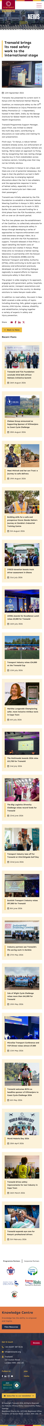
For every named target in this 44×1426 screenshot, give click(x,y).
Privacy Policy (17, 1406)
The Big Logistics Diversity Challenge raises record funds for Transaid (22, 807)
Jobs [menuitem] (26, 1371)
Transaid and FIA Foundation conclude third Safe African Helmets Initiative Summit (20, 375)
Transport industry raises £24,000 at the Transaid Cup (22, 663)
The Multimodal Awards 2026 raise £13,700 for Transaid (22, 759)
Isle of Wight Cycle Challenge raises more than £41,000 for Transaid (20, 996)
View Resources (11, 1327)
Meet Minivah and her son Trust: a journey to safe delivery (22, 472)
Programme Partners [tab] (11, 1261)
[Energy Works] (33, 1283)
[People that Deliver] (11, 1283)
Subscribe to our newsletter (19, 1396)
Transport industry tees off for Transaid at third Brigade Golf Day (23, 855)
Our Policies (6, 1406)
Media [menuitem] (26, 1376)
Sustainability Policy (32, 1406)
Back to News (13, 330)
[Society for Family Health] (11, 1271)
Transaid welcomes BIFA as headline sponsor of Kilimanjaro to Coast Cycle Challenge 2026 (22, 1092)
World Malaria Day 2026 (18, 1138)
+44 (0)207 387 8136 (14, 1347)
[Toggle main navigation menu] (39, 5)
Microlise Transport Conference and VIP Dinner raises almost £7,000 (23, 1044)
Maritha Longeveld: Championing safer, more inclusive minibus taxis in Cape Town (22, 712)
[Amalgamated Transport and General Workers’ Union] (32, 1271)
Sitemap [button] (5, 1409)
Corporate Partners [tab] (31, 1261)
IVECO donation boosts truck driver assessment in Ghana (20, 571)
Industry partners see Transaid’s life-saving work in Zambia (21, 948)
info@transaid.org (13, 1352)
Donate (36, 1343)
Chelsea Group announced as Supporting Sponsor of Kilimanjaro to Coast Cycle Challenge (22, 424)
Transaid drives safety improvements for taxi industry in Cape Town (22, 1185)
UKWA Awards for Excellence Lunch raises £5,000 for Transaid (23, 617)
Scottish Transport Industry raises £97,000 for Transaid (22, 902)
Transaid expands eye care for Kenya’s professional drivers (21, 1233)
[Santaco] (15, 1295)
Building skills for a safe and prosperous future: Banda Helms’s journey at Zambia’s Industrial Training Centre (22, 521)
